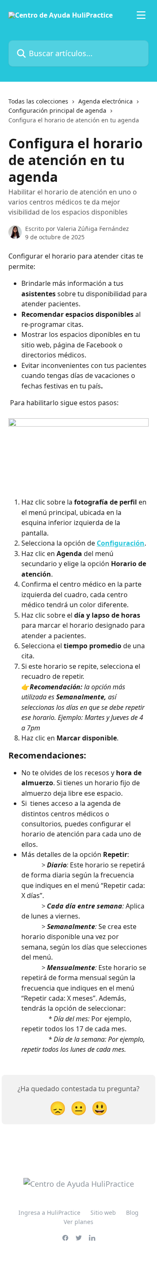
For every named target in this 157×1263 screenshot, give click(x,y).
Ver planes (78, 1222)
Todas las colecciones (38, 101)
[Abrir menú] (141, 15)
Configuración (120, 543)
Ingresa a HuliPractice (49, 1212)
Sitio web (103, 1212)
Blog (132, 1212)
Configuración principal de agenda (57, 110)
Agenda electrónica (105, 101)
